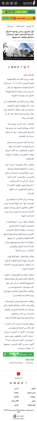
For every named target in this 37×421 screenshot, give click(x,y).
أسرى (16, 388)
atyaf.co (22, 418)
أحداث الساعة (20, 26)
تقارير (33, 388)
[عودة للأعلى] (18, 373)
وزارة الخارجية (29, 362)
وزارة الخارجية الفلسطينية (16, 362)
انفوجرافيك (31, 405)
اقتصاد (16, 397)
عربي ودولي (31, 392)
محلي (33, 401)
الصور (16, 405)
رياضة (16, 392)
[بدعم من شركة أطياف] (18, 416)
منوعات (32, 397)
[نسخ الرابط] (9, 67)
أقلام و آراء (14, 401)
